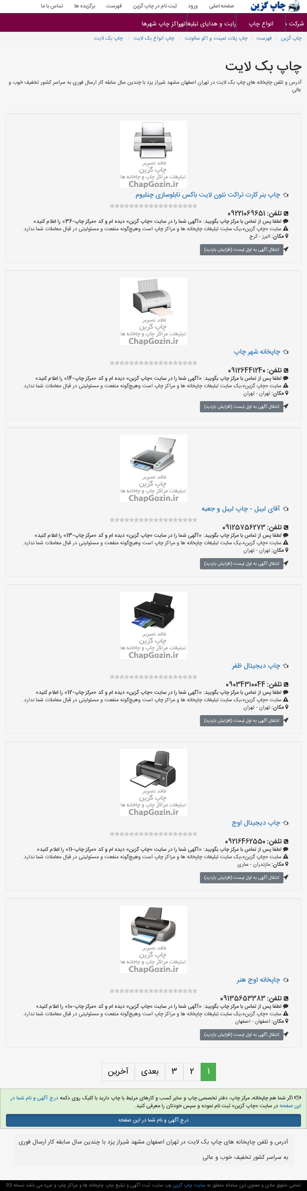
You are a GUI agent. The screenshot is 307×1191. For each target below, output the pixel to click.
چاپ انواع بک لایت (154, 38)
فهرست (114, 6)
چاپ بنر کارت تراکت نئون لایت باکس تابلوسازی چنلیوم (208, 195)
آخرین (118, 1071)
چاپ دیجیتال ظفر (256, 666)
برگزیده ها (84, 6)
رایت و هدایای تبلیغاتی (211, 24)
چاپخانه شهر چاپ (257, 352)
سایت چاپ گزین (188, 1185)
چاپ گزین (291, 38)
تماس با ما (52, 6)
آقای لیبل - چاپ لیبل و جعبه (240, 509)
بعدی (150, 1071)
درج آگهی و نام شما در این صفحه (153, 1120)
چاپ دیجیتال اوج (256, 823)
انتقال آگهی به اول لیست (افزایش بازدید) (241, 249)
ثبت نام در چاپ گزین (155, 6)
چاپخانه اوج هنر (258, 980)
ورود (193, 6)
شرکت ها (296, 24)
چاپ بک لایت (109, 38)
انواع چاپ (261, 24)
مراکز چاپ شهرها (162, 24)
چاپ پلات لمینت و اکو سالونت (216, 38)
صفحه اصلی (221, 6)
